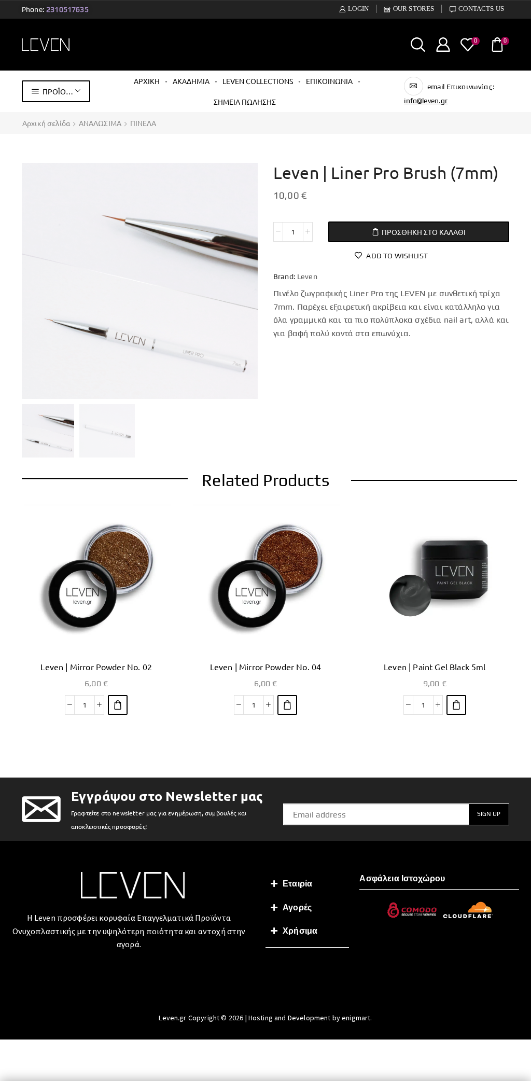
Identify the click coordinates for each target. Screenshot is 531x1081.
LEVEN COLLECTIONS (257, 81)
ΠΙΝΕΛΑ (143, 123)
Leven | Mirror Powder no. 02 (95, 666)
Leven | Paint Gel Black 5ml (434, 666)
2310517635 (67, 9)
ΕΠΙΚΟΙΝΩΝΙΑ (329, 81)
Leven (307, 276)
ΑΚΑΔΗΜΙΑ (191, 81)
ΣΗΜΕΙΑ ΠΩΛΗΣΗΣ (245, 101)
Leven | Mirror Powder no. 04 (265, 666)
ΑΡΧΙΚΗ (147, 81)
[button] (118, 705)
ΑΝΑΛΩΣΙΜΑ (100, 123)
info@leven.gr (426, 100)
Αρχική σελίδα (46, 123)
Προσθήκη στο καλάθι (424, 232)
